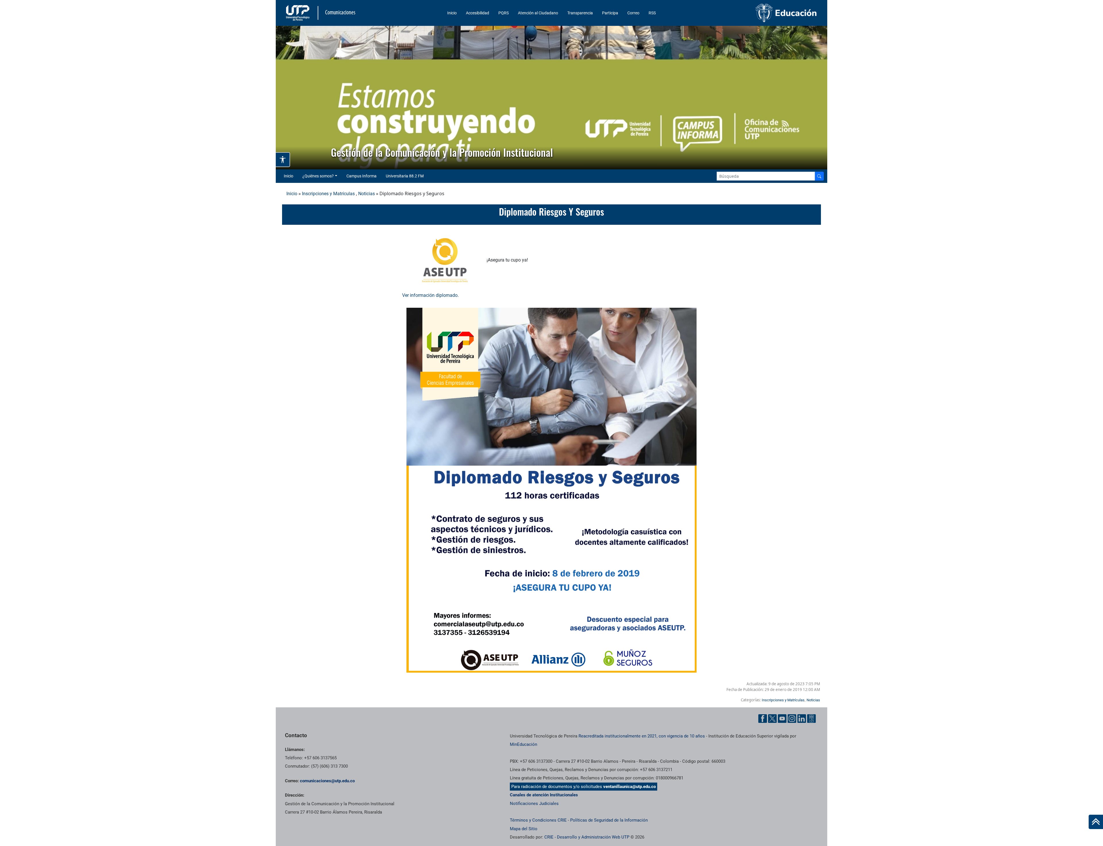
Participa (610, 13)
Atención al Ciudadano (538, 13)
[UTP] (298, 13)
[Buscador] (819, 176)
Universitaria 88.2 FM (405, 176)
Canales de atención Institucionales (544, 794)
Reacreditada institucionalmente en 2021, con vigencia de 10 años (642, 736)
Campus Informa (361, 176)
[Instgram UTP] (792, 718)
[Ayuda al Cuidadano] (811, 718)
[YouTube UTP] (782, 718)
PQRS (503, 13)
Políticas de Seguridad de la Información (609, 820)
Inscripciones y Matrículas (328, 193)
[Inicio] (1096, 822)
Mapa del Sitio (523, 828)
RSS (652, 13)
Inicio (452, 13)
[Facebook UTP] (762, 718)
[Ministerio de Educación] (755, 13)
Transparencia (580, 13)
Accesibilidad (477, 13)
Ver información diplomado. (430, 295)
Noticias (366, 193)
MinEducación (523, 744)
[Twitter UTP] (772, 718)
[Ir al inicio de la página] (1095, 822)
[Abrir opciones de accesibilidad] (283, 159)
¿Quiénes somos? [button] (318, 176)
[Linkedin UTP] (801, 718)
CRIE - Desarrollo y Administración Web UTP (586, 837)
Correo (633, 13)
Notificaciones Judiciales (534, 803)
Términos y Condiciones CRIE (538, 820)
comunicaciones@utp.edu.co (327, 780)
